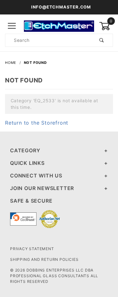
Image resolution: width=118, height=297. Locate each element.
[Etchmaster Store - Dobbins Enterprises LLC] (59, 25)
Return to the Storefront (36, 123)
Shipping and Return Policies (44, 259)
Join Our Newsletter (42, 188)
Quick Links (27, 163)
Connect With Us (36, 175)
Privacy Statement (32, 248)
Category (25, 150)
